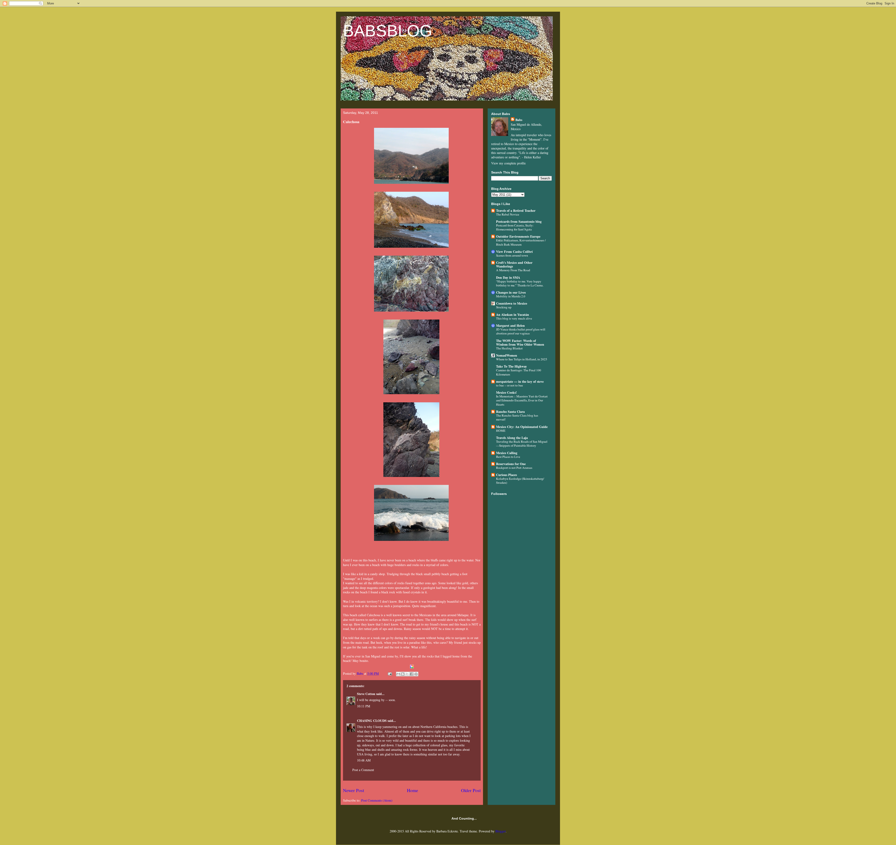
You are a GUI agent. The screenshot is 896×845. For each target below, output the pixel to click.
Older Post (471, 790)
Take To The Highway (511, 366)
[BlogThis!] (402, 674)
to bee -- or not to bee (509, 385)
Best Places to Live (508, 457)
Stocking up (503, 307)
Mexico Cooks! (506, 392)
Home (412, 790)
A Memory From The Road (513, 270)
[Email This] (398, 674)
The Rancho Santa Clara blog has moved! (517, 417)
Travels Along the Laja (512, 437)
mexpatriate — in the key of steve (520, 381)
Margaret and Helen (510, 325)
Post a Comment (363, 770)
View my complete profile (508, 163)
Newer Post (353, 790)
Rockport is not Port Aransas (514, 468)
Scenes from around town (512, 255)
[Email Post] (389, 673)
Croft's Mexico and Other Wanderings (514, 264)
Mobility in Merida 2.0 (510, 296)
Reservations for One (511, 463)
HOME (500, 430)
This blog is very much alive (514, 318)
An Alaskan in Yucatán (512, 314)
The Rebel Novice (507, 214)
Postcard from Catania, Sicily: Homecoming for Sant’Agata (515, 227)
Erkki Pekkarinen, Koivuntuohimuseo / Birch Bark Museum (521, 242)
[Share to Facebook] (411, 674)
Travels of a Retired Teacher (516, 210)
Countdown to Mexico (511, 303)
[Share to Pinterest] (416, 674)
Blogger (500, 831)
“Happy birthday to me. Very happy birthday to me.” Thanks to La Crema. (519, 283)
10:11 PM (363, 706)
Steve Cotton (366, 693)
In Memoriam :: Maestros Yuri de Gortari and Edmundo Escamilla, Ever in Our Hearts (522, 400)
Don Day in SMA (508, 277)
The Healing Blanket (509, 348)
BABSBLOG (387, 31)
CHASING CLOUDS (372, 720)
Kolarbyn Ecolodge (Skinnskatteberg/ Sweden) (520, 480)
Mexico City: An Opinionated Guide (522, 426)
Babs (518, 119)
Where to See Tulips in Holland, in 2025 (521, 359)
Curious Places (506, 474)
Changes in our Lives (511, 292)
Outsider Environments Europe (518, 236)
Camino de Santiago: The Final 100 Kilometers (518, 372)
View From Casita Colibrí (514, 251)
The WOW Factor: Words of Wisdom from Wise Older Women (520, 342)
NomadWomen (506, 355)
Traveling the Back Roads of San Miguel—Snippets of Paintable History (521, 443)
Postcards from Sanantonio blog (519, 221)
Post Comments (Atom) (376, 800)
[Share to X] (407, 674)
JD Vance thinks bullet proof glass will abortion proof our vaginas (520, 331)
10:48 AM (364, 760)
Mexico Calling (506, 452)
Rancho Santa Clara (510, 411)
